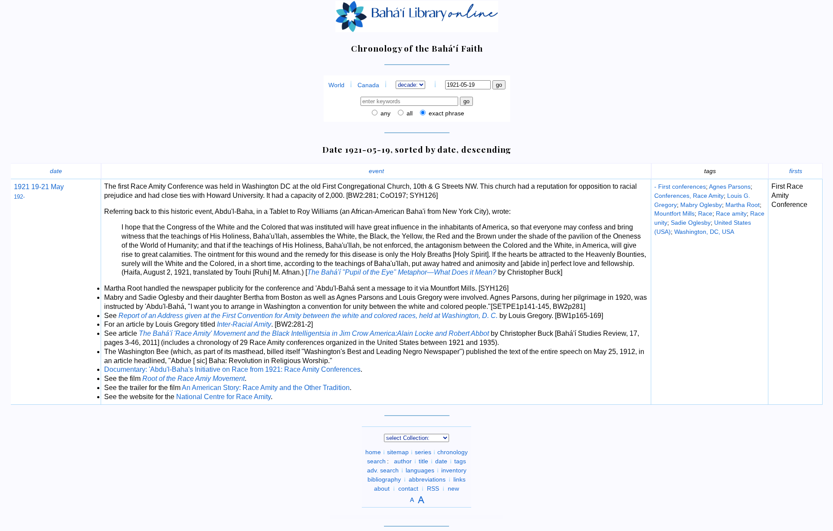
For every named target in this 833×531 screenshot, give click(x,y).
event (376, 170)
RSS (433, 488)
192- (19, 196)
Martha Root (742, 204)
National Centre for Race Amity (223, 396)
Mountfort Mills (674, 213)
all (409, 113)
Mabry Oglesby (701, 204)
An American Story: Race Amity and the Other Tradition (266, 387)
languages (420, 470)
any (384, 113)
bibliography (384, 479)
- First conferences (680, 186)
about (382, 488)
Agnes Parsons (730, 186)
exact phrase (445, 113)
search (376, 461)
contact (408, 488)
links (459, 479)
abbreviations (427, 479)
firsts (795, 170)
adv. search (383, 470)
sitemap (398, 452)
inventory (453, 470)
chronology (452, 452)
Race (705, 213)
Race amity (731, 213)
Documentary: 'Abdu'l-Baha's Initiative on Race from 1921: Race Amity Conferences (232, 369)
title (423, 461)
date (56, 170)
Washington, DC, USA (704, 231)
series (423, 452)
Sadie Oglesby (691, 222)
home (373, 452)
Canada (368, 85)
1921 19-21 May (39, 186)
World (336, 85)
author (403, 461)
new (453, 488)
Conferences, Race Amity (689, 195)
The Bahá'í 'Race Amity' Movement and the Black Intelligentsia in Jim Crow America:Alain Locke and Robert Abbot (314, 333)
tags (460, 461)
